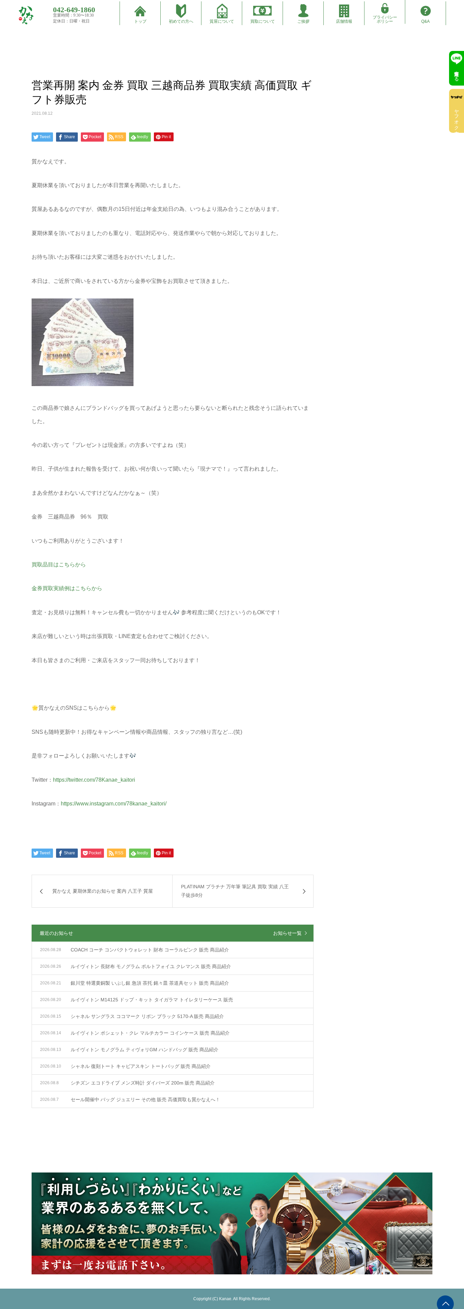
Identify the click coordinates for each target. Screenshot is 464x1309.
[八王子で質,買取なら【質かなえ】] (26, 15)
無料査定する (456, 73)
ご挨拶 (303, 21)
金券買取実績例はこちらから (67, 588)
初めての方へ (181, 21)
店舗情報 (344, 21)
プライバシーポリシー (385, 19)
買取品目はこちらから (59, 564)
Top (36, 36)
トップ (140, 21)
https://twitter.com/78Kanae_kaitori (94, 780)
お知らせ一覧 (287, 933)
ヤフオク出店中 (456, 117)
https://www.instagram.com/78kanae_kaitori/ (113, 803)
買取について (262, 21)
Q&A (425, 21)
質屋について (222, 21)
